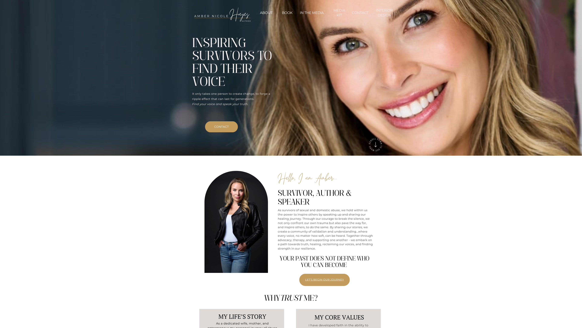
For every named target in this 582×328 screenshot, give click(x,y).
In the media (312, 13)
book (287, 13)
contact (221, 126)
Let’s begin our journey (324, 279)
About (266, 13)
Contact (360, 13)
